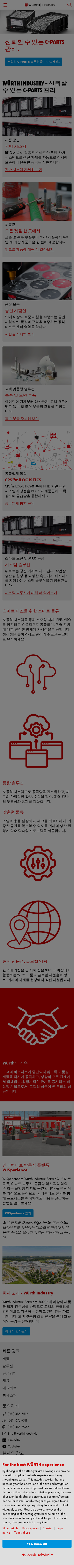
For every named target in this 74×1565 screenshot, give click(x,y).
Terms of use (22, 1532)
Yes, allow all (37, 1543)
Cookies (48, 1528)
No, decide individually (37, 1555)
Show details (10, 1528)
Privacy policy (30, 1528)
